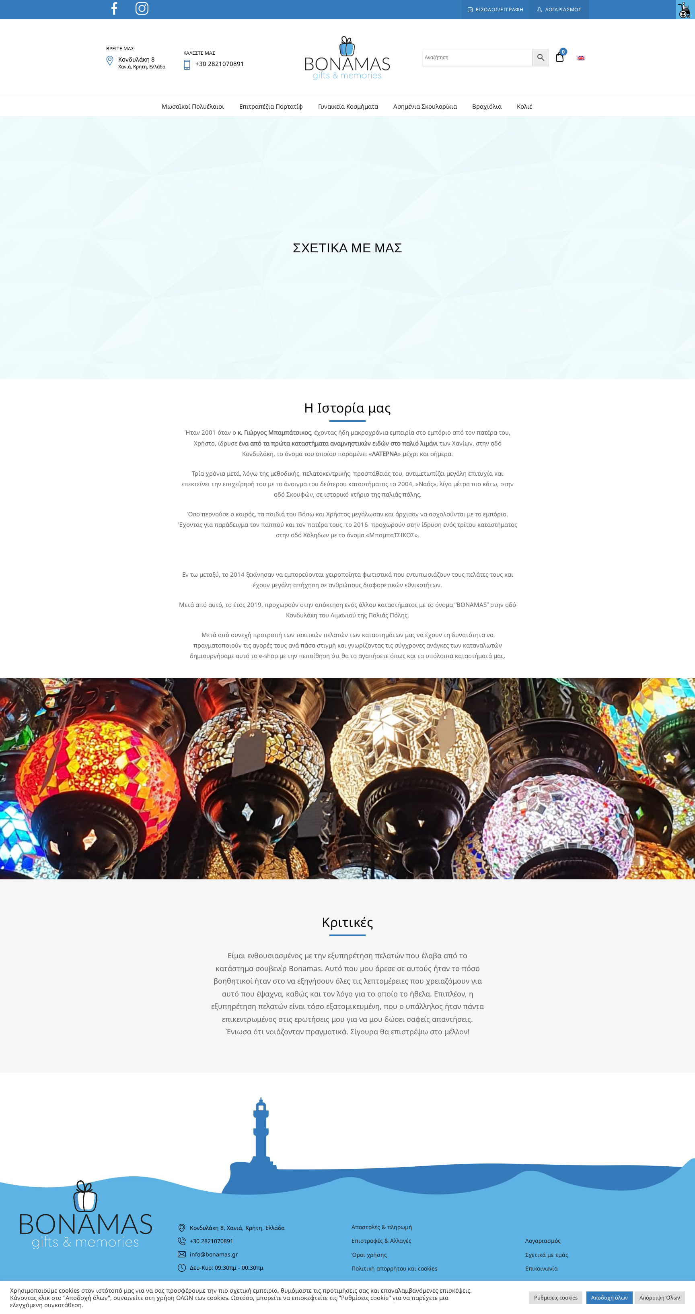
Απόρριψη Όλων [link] (659, 1297)
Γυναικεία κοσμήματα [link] (348, 106)
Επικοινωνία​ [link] (541, 1268)
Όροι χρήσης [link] (369, 1254)
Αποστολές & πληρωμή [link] (382, 1227)
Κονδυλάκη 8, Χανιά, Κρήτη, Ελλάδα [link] (237, 1227)
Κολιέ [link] (524, 106)
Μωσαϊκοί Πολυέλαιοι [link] (193, 106)
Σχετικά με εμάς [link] (546, 1254)
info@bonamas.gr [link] (214, 1254)
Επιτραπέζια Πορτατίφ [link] (271, 106)
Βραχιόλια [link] (487, 106)
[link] (685, 9)
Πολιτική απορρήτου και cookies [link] (395, 1268)
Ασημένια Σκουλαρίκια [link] (425, 106)
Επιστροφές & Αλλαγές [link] (381, 1240)
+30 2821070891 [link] (211, 1241)
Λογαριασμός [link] (563, 9)
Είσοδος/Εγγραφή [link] (500, 9)
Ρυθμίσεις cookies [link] (556, 1297)
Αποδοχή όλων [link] (609, 1297)
